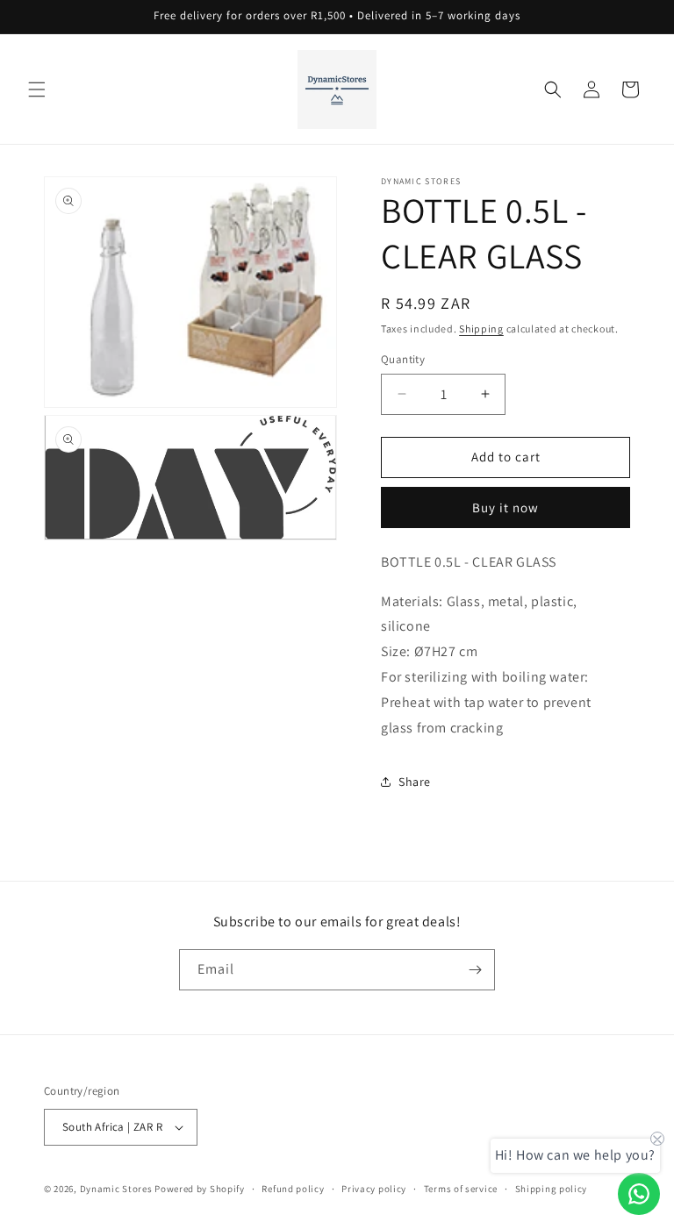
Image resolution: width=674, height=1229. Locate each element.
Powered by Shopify (199, 1189)
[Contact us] (639, 1194)
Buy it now (505, 507)
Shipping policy (551, 1189)
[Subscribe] (474, 969)
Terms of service (461, 1189)
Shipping (481, 328)
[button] (37, 89)
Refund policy (293, 1189)
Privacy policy (373, 1189)
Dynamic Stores (116, 1189)
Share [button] (414, 782)
